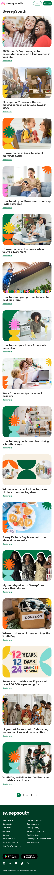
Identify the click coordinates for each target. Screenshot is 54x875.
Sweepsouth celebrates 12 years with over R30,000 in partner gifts (26, 683)
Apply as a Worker (10, 842)
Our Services (32, 820)
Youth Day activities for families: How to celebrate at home (26, 779)
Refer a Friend (9, 839)
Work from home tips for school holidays (22, 395)
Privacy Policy (33, 828)
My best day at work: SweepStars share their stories (23, 587)
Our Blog (6, 831)
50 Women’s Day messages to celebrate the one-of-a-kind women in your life (26, 54)
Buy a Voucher (33, 842)
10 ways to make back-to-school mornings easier (23, 154)
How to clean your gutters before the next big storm (26, 299)
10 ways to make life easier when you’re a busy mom (23, 250)
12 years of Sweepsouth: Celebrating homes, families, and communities (25, 731)
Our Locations (33, 824)
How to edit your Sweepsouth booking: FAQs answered (27, 202)
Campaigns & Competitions (39, 839)
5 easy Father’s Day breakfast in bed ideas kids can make (25, 539)
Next (35, 795)
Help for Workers (10, 846)
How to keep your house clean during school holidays (26, 443)
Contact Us (7, 824)
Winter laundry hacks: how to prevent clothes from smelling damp (26, 491)
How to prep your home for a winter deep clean (25, 347)
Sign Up (47, 3)
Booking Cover (33, 835)
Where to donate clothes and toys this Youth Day (26, 635)
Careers (6, 835)
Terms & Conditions (35, 831)
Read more (7, 61)
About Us (7, 828)
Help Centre (8, 820)
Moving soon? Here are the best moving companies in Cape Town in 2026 (24, 105)
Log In (37, 3)
